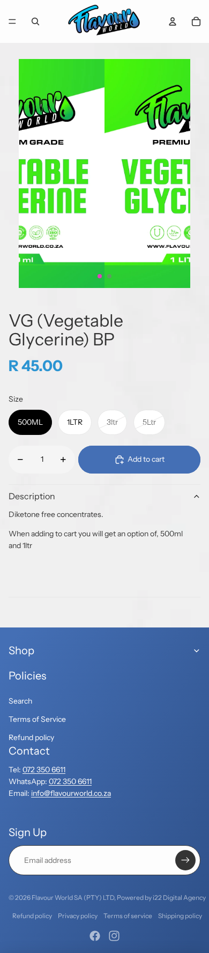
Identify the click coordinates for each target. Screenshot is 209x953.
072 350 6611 (44, 769)
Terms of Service (37, 719)
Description (32, 496)
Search (20, 701)
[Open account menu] (172, 21)
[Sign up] (185, 860)
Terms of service (127, 916)
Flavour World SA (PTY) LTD (73, 897)
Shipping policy (180, 916)
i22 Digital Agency (179, 897)
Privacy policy (78, 916)
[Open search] (35, 21)
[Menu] (12, 21)
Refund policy (31, 737)
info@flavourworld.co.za (71, 793)
